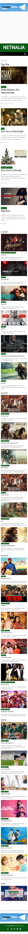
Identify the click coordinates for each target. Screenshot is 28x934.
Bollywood (4, 393)
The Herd (3, 605)
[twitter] (12, 929)
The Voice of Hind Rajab (12, 131)
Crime (6, 103)
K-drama (3, 720)
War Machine (5, 279)
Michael (3, 255)
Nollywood (4, 555)
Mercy (3, 329)
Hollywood (9, 167)
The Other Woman (6, 657)
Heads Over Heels (6, 794)
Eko (2, 521)
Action (4, 103)
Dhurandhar (4, 468)
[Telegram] (17, 929)
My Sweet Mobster (6, 821)
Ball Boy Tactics (5, 769)
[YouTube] (20, 929)
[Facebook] (8, 929)
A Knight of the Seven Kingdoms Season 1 (12, 356)
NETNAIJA (11, 925)
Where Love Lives (6, 578)
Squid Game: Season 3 (7, 743)
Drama (9, 103)
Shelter (3, 383)
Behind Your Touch (6, 848)
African (2, 252)
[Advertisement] (14, 28)
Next (25, 893)
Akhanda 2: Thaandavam (8, 546)
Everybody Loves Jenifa (7, 711)
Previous (2, 893)
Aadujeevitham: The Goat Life (9, 443)
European (3, 87)
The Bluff (4, 304)
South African (12, 252)
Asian (2, 128)
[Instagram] (15, 929)
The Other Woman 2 (6, 632)
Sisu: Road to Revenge (11, 170)
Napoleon (5, 210)
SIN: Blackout (5, 684)
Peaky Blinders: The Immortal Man (10, 91)
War (12, 103)
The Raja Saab (5, 416)
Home (2, 60)
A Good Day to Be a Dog (7, 875)
